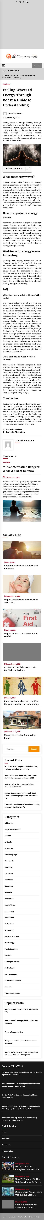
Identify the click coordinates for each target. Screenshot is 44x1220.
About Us (5, 1138)
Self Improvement (12, 962)
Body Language (11, 854)
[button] (34, 65)
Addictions (9, 823)
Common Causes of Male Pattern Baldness (21, 567)
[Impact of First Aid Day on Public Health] (22, 618)
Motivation (9, 924)
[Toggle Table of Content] (26, 169)
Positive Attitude (12, 936)
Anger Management (12, 829)
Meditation (20, 432)
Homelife (8, 892)
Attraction (9, 848)
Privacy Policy (7, 1151)
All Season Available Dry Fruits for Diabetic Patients (20, 668)
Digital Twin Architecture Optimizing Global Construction (28, 1193)
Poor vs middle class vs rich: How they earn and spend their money (21, 702)
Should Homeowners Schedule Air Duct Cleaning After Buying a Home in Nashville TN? (21, 795)
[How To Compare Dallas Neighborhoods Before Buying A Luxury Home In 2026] (8, 1179)
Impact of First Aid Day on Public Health (21, 635)
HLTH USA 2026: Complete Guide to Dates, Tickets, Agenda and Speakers (28, 1168)
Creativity (9, 873)
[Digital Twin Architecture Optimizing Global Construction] (8, 1191)
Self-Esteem (9, 968)
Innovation (9, 899)
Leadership (9, 911)
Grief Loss (9, 880)
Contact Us (6, 1145)
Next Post (8, 456)
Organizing (9, 930)
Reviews (6, 84)
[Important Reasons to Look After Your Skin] (22, 584)
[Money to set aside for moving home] (22, 720)
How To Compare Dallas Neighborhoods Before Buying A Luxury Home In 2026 (28, 1181)
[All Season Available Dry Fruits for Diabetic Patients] (22, 652)
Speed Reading (11, 974)
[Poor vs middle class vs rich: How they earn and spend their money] (22, 686)
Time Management (12, 993)
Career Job (9, 861)
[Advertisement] (22, 27)
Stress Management (13, 980)
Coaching (8, 867)
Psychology (9, 943)
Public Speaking (11, 949)
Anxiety (8, 836)
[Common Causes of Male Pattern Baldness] (22, 550)
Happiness (9, 886)
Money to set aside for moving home (20, 736)
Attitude (8, 842)
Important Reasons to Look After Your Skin (21, 601)
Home (4, 1132)
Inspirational (10, 905)
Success (8, 987)
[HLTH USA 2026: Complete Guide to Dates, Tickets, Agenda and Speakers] (8, 1166)
